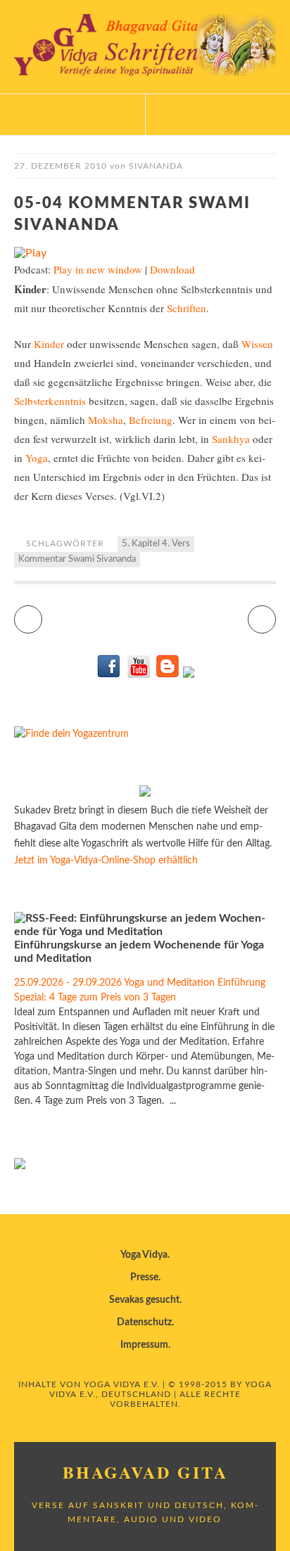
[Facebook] (109, 675)
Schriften (186, 308)
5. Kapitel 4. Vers (156, 543)
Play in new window (97, 269)
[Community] (188, 675)
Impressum (144, 1345)
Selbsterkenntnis (50, 401)
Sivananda (156, 166)
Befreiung (150, 420)
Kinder (49, 344)
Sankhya (231, 439)
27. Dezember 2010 (60, 166)
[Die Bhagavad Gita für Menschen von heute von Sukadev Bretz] (145, 794)
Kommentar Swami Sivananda (77, 559)
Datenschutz (144, 1322)
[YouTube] (138, 675)
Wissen (257, 344)
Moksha (105, 420)
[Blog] (167, 675)
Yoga (36, 458)
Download (172, 269)
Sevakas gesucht (144, 1300)
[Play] (30, 253)
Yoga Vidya (144, 1255)
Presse (144, 1277)
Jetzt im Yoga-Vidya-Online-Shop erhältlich (106, 860)
